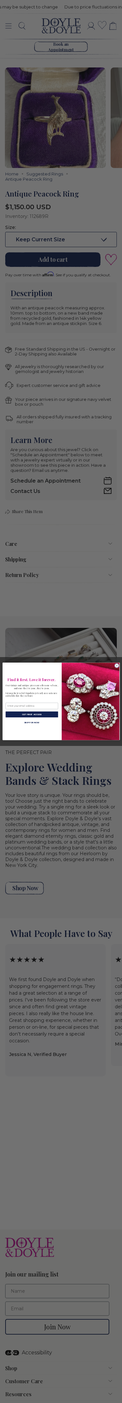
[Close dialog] (117, 666)
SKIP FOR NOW (31, 723)
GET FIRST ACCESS (31, 714)
